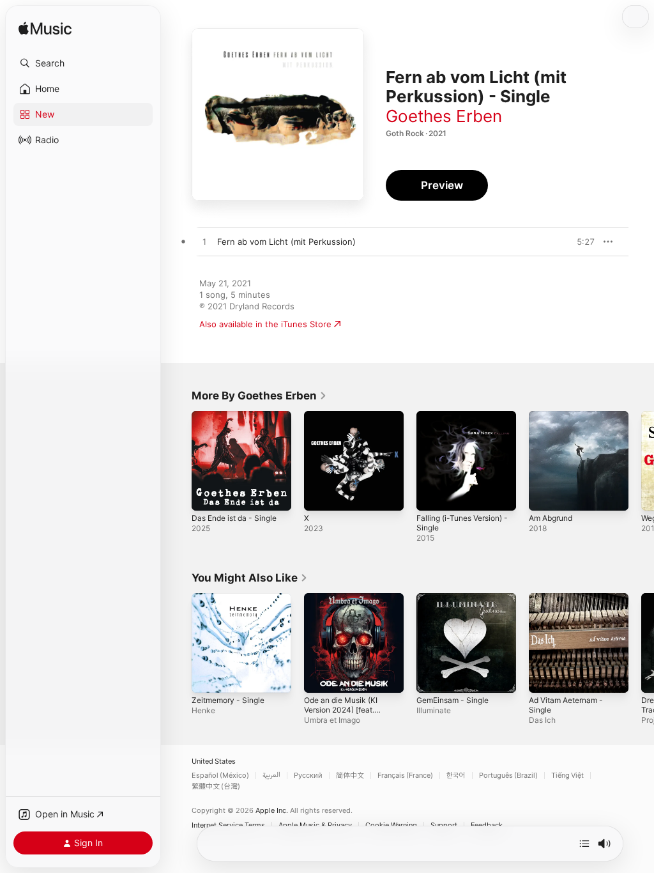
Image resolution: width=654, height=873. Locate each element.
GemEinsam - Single (452, 700)
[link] (259, 396)
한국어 (456, 775)
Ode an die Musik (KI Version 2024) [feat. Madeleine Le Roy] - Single (340, 714)
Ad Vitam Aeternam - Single (566, 705)
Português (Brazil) (508, 775)
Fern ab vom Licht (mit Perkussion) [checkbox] (286, 241)
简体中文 (350, 775)
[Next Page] (641, 460)
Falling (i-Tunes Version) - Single (462, 522)
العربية (271, 775)
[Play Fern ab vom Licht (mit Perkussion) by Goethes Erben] (204, 242)
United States (214, 761)
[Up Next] (584, 844)
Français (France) (405, 775)
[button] (83, 63)
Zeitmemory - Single (228, 700)
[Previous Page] (179, 460)
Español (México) (220, 775)
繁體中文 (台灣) (216, 786)
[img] (45, 29)
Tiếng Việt (567, 775)
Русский (308, 775)
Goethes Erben (444, 116)
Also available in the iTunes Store (265, 324)
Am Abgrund (550, 518)
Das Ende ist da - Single (234, 518)
